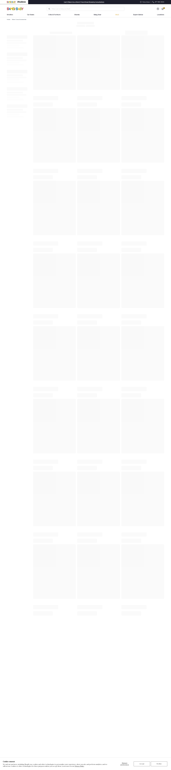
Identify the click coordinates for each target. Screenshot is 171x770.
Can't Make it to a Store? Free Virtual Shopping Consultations (84, 2)
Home (8, 19)
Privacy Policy (79, 766)
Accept (141, 764)
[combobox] (86, 9)
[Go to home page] (15, 8)
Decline (159, 764)
